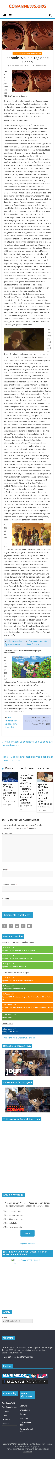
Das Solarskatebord (13, 1211)
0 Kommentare (40, 66)
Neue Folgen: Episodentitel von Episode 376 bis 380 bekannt (27, 743)
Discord (5, 1415)
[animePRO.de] (42, 1375)
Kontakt (23, 1414)
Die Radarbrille (11, 1223)
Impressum (24, 1418)
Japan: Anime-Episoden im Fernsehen (27, 53)
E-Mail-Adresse (9, 884)
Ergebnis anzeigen (27, 1243)
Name (5, 869)
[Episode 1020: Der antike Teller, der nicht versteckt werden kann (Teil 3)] (45, 774)
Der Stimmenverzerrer (14, 1219)
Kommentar (8, 833)
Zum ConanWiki (8, 1403)
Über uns (23, 1406)
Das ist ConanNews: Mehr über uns (18, 1357)
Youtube (5, 1423)
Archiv (4, 1317)
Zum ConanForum (9, 1407)
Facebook (6, 1419)
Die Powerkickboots (13, 1227)
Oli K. (29, 66)
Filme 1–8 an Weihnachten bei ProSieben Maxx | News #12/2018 (27, 758)
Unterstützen (25, 1410)
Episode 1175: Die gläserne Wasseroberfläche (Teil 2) (9, 791)
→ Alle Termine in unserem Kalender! (18, 1038)
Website (5, 898)
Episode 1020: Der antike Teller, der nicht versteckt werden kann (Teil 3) (45, 794)
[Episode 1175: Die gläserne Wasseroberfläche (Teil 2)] (10, 774)
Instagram (6, 1411)
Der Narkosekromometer (15, 1215)
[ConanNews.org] (4, 15)
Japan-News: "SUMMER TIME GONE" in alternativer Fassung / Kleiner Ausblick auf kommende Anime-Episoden (27, 788)
